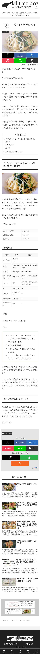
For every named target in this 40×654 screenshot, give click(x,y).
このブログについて (11, 644)
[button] (32, 60)
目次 (17, 135)
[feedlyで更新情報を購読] (29, 457)
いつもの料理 (8, 433)
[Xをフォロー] (11, 457)
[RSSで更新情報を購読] (20, 463)
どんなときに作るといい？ (14, 151)
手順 (8, 148)
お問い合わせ (29, 644)
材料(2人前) (11, 144)
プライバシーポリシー (20, 647)
